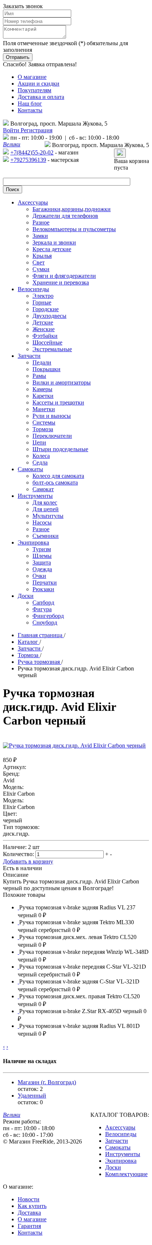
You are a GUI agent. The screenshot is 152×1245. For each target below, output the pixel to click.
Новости (28, 1199)
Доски (113, 1167)
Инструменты (122, 1154)
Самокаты (118, 1147)
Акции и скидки (38, 83)
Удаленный (32, 1095)
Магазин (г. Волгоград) (47, 1082)
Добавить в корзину (28, 861)
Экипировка (121, 1161)
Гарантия (29, 1226)
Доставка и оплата (41, 97)
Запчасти (116, 1141)
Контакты (30, 110)
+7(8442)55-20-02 (31, 152)
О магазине (32, 77)
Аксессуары (120, 1127)
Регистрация (36, 130)
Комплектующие (126, 1174)
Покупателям (34, 90)
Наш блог (30, 103)
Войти (12, 130)
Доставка (29, 1212)
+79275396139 (28, 160)
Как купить (32, 1206)
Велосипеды (121, 1134)
